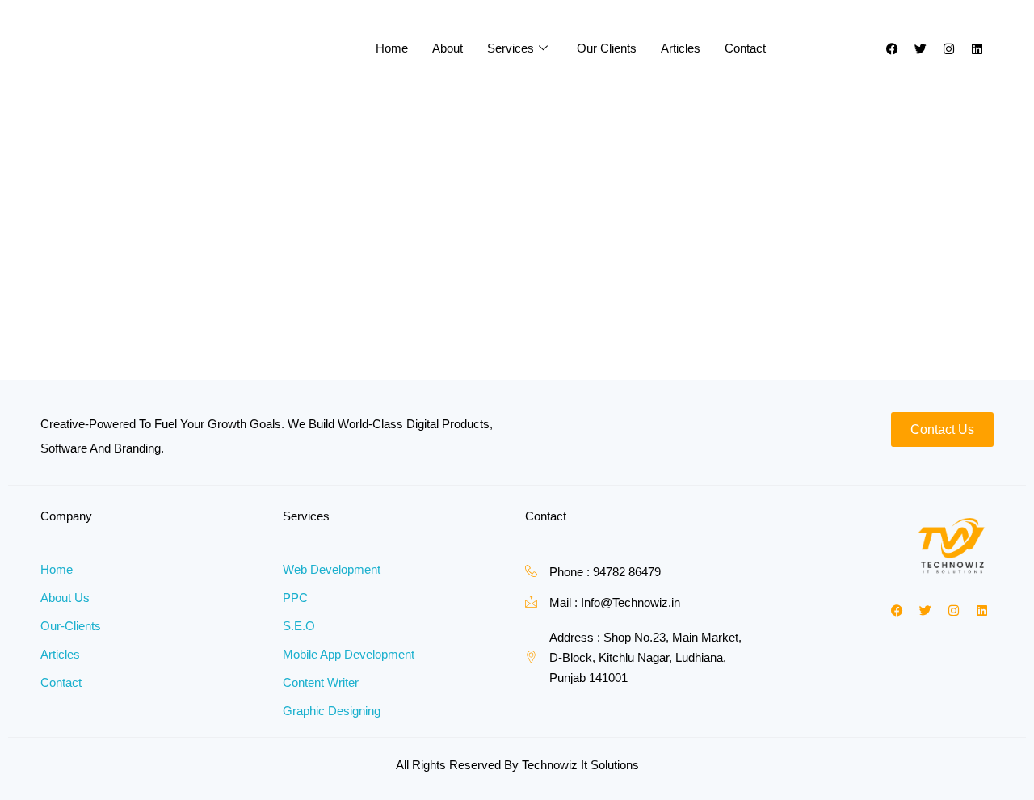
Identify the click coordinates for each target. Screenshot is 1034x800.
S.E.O (299, 626)
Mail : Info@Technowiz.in (614, 602)
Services (510, 48)
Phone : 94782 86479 (605, 572)
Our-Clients (70, 626)
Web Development (331, 569)
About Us (65, 597)
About (447, 48)
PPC (295, 597)
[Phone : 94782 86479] (531, 571)
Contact (745, 48)
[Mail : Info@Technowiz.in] (531, 602)
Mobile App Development (348, 654)
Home (392, 48)
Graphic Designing (331, 711)
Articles (680, 48)
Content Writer (321, 682)
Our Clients (607, 48)
